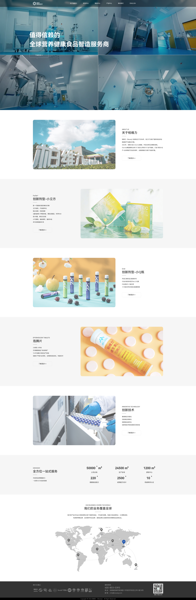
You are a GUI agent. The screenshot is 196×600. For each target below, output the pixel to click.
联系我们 (121, 3)
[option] (74, 144)
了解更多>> (39, 55)
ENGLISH (133, 3)
